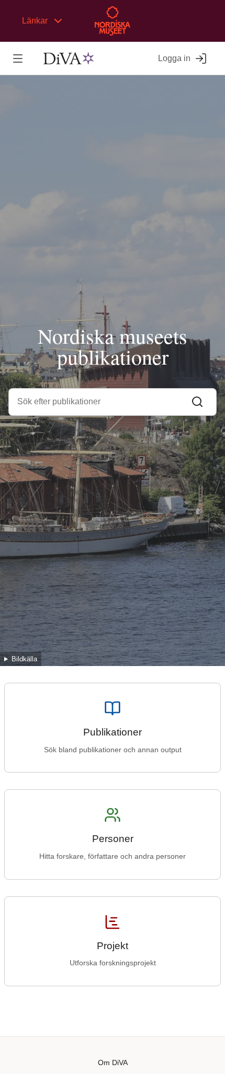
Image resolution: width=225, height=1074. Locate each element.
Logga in (174, 58)
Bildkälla (24, 659)
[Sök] (197, 402)
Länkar (35, 20)
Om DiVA (113, 1062)
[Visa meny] (17, 58)
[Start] (68, 58)
